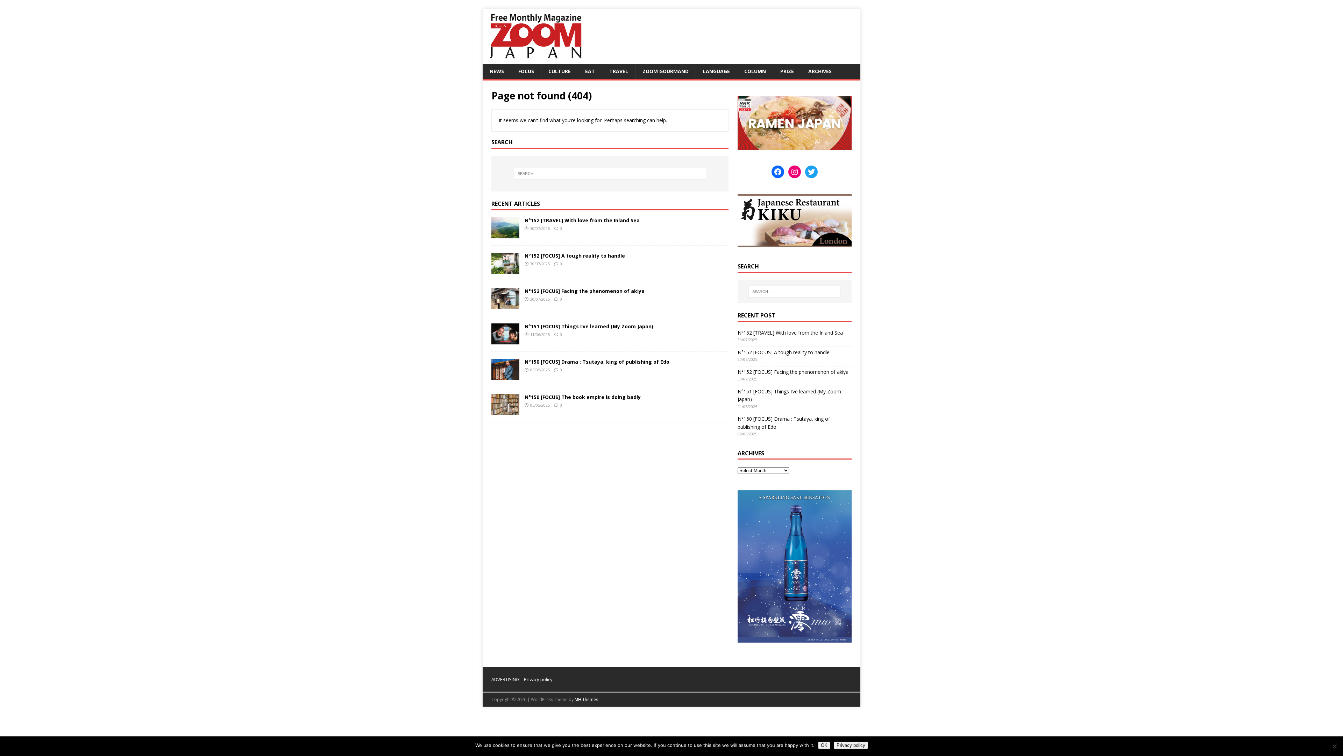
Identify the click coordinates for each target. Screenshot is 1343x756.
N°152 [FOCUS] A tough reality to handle (575, 255)
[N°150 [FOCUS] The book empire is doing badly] (505, 411)
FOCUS (526, 71)
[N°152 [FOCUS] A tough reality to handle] (505, 269)
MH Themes (586, 699)
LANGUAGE (716, 71)
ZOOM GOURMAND (665, 71)
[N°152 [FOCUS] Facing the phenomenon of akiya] (505, 304)
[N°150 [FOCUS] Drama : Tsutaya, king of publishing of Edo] (505, 375)
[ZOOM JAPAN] (535, 60)
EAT (590, 71)
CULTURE (559, 71)
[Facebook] (778, 172)
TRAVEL (618, 71)
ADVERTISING (505, 679)
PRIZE (787, 71)
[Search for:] (610, 174)
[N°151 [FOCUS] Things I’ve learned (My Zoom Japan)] (505, 340)
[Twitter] (811, 172)
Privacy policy (538, 679)
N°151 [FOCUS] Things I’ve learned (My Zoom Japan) (589, 326)
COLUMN (755, 71)
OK (824, 745)
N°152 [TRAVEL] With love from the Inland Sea (582, 220)
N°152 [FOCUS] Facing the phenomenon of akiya (585, 291)
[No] (1334, 746)
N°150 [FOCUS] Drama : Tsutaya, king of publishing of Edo (597, 361)
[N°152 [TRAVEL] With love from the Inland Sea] (505, 234)
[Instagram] (794, 172)
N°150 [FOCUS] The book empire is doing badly (583, 397)
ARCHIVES (820, 71)
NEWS (497, 71)
